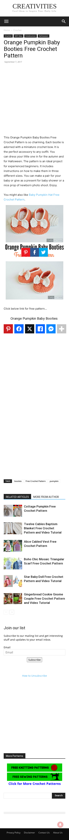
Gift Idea (18, 36)
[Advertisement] (34, 100)
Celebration (30, 36)
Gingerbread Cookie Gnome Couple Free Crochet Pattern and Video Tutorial (44, 598)
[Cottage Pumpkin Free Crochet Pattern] (13, 510)
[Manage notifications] (60, 825)
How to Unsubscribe (34, 675)
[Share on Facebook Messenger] (51, 328)
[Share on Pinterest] (8, 328)
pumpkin (54, 481)
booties (18, 481)
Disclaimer (29, 832)
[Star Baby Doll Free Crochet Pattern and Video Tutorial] (13, 581)
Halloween (43, 36)
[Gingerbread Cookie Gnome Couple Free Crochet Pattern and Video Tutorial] (13, 598)
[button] (6, 21)
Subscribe (34, 659)
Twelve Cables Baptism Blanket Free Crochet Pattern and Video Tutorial (42, 528)
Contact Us (44, 832)
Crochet (17, 30)
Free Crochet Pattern (36, 481)
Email (7, 647)
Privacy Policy (13, 832)
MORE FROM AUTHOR (46, 496)
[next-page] (12, 612)
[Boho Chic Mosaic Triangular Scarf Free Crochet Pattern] (13, 563)
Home (7, 30)
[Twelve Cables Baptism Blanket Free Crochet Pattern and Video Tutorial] (13, 528)
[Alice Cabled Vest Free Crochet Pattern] (13, 546)
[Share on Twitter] (29, 328)
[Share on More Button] (61, 328)
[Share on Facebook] (19, 328)
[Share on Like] (40, 328)
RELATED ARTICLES (17, 496)
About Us (58, 832)
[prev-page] (6, 612)
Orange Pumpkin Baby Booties (34, 318)
